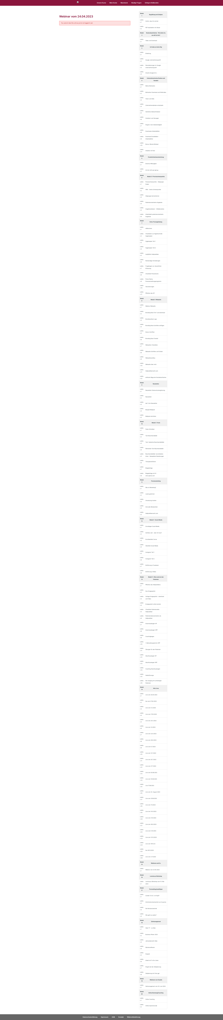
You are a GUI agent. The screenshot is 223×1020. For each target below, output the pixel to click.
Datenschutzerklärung (90, 1017)
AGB (113, 1017)
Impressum (104, 1017)
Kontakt (121, 1017)
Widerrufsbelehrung (133, 1017)
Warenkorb (124, 3)
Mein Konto (113, 3)
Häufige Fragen (136, 3)
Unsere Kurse (101, 3)
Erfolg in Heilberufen (152, 3)
